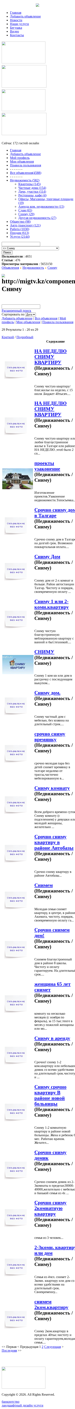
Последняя (9, 1350)
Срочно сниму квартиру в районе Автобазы (54, 842)
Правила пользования (57, 322)
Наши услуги (19, 24)
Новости (16, 20)
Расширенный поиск (16, 310)
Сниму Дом (47, 556)
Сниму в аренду (52, 1038)
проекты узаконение (47, 465)
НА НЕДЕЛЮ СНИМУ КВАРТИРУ (50, 356)
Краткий (8, 337)
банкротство (10, 1401)
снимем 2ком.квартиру (51, 1304)
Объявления (10, 267)
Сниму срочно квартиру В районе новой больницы (50, 1095)
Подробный (24, 337)
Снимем (43, 885)
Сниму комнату (52, 788)
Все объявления (46, 318)
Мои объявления (28, 322)
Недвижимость (33, 267)
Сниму (52, 267)
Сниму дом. (47, 692)
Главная (15, 12)
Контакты (17, 35)
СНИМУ (44, 652)
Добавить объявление (25, 16)
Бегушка (16, 27)
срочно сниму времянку (49, 736)
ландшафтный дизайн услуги (22, 1405)
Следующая (52, 1347)
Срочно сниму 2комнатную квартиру (50, 1208)
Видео (14, 31)
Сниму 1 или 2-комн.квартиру (51, 604)
